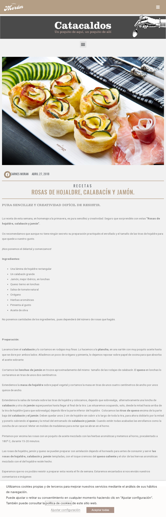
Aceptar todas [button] (100, 510)
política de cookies (58, 503)
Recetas (83, 185)
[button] (83, 44)
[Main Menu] (158, 7)
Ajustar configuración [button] (65, 510)
